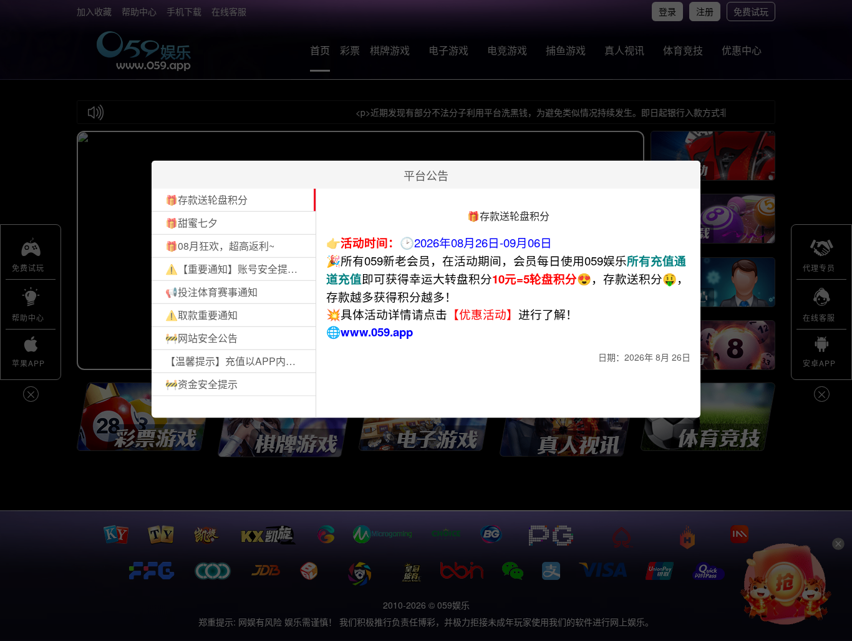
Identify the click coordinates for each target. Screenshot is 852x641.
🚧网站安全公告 (201, 338)
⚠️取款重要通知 (201, 315)
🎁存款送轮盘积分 (206, 199)
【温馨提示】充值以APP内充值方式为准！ (235, 361)
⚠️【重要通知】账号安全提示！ (235, 269)
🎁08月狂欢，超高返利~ (219, 246)
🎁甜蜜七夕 (191, 223)
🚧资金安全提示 (201, 384)
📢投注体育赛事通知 (211, 292)
